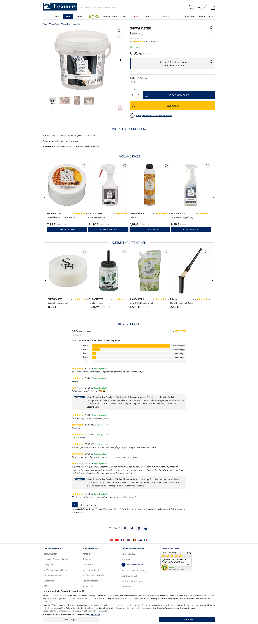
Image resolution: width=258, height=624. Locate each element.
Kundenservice (91, 548)
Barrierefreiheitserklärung (133, 570)
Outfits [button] (126, 16)
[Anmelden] (199, 6)
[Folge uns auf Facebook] (132, 528)
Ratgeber (143, 78)
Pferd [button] (68, 16)
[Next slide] (120, 60)
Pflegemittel (65, 24)
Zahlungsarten (50, 553)
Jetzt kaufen (173, 106)
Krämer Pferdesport (132, 548)
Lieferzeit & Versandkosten (56, 559)
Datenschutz (95, 614)
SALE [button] (136, 16)
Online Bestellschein (53, 575)
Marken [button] (148, 16)
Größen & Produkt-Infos (94, 575)
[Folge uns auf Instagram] (125, 528)
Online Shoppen (52, 548)
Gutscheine (49, 580)
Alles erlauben (187, 619)
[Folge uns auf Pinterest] (139, 528)
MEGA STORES (206, 16)
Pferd (45, 24)
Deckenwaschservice (92, 580)
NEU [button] (47, 16)
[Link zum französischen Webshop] (123, 539)
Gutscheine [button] (163, 16)
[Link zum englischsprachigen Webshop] (141, 539)
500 (133, 82)
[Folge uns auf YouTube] (146, 528)
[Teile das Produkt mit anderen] (119, 36)
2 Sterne (84, 357)
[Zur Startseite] (60, 6)
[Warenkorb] (213, 6)
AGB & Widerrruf (129, 575)
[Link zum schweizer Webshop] (117, 539)
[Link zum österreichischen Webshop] (112, 539)
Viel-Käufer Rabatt (91, 570)
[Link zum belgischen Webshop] (135, 539)
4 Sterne (84, 349)
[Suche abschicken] (192, 7)
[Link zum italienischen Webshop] (146, 539)
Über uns (125, 559)
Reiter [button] (57, 16)
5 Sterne (84, 345)
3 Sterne (84, 353)
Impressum (126, 586)
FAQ (46, 586)
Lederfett (76, 24)
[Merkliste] (206, 6)
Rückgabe (48, 564)
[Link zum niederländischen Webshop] (129, 539)
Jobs (133, 564)
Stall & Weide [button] (110, 16)
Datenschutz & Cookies (132, 581)
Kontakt (86, 553)
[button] (93, 16)
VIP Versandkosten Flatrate (56, 570)
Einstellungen (70, 619)
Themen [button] (80, 16)
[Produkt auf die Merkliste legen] (119, 30)
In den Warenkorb (67, 229)
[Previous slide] (45, 60)
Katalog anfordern (91, 586)
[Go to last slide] (45, 198)
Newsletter (88, 564)
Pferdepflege (54, 24)
